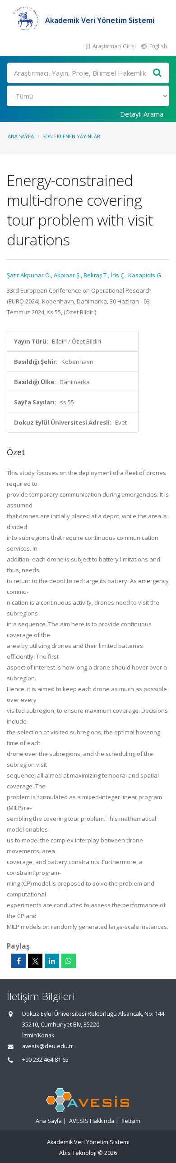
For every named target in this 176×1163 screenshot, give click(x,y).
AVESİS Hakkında (91, 1121)
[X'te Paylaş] (35, 961)
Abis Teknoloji (78, 1153)
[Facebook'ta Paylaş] (18, 961)
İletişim (130, 1121)
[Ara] (157, 73)
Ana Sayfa (21, 136)
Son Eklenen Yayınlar (71, 136)
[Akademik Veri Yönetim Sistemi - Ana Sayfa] (26, 20)
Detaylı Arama (141, 113)
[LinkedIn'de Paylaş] (52, 961)
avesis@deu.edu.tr (47, 1046)
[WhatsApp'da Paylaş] (68, 961)
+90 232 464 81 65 (45, 1059)
